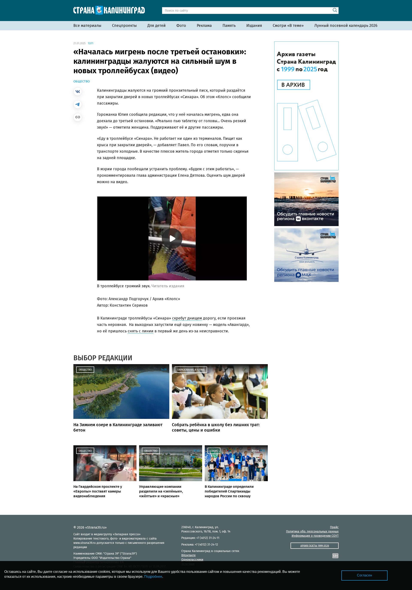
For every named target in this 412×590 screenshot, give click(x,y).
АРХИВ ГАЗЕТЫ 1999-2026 (314, 545)
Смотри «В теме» (288, 25)
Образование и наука (190, 369)
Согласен (364, 575)
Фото (181, 25)
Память (229, 25)
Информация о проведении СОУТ (315, 536)
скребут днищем (187, 318)
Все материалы (87, 25)
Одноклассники (192, 559)
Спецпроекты (124, 25)
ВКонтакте (188, 555)
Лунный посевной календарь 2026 (345, 25)
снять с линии (140, 331)
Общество (81, 81)
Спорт (214, 450)
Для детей (156, 25)
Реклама (204, 25)
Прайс (334, 527)
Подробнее (153, 576)
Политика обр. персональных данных (312, 531)
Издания (254, 25)
